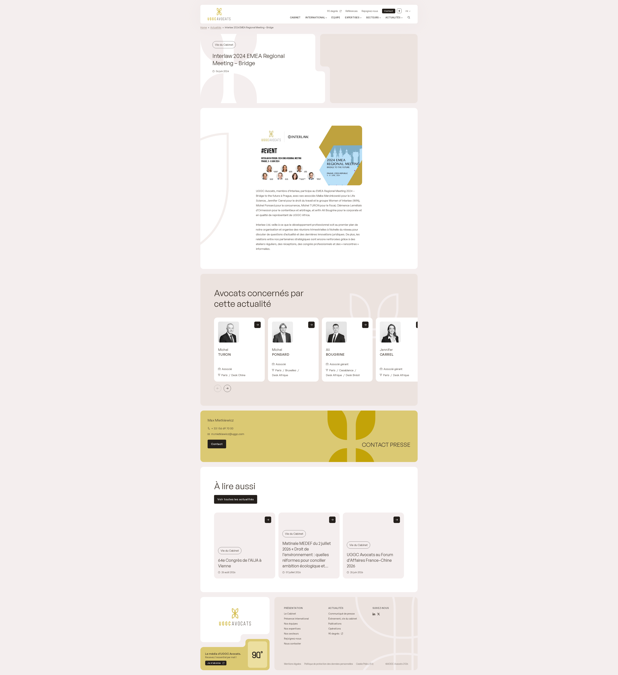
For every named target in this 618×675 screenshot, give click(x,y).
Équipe (336, 17)
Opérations (334, 628)
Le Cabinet (290, 613)
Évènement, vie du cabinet (342, 618)
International (315, 17)
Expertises (352, 17)
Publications (335, 623)
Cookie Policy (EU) (364, 663)
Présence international (296, 618)
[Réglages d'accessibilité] (399, 11)
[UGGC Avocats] (219, 14)
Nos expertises (292, 628)
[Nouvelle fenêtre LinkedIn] (374, 614)
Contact (388, 11)
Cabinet (295, 17)
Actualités (393, 17)
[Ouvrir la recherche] (408, 17)
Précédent (217, 388)
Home (203, 27)
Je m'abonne (213, 663)
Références (352, 11)
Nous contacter (292, 643)
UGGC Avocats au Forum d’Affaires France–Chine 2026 (370, 560)
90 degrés (332, 11)
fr (407, 11)
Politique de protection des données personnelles (328, 663)
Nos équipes (291, 623)
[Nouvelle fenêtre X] (378, 614)
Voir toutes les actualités (235, 499)
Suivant (227, 388)
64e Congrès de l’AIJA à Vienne (240, 563)
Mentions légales (292, 663)
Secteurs (372, 17)
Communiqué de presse (341, 613)
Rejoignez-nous (370, 11)
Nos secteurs (291, 633)
